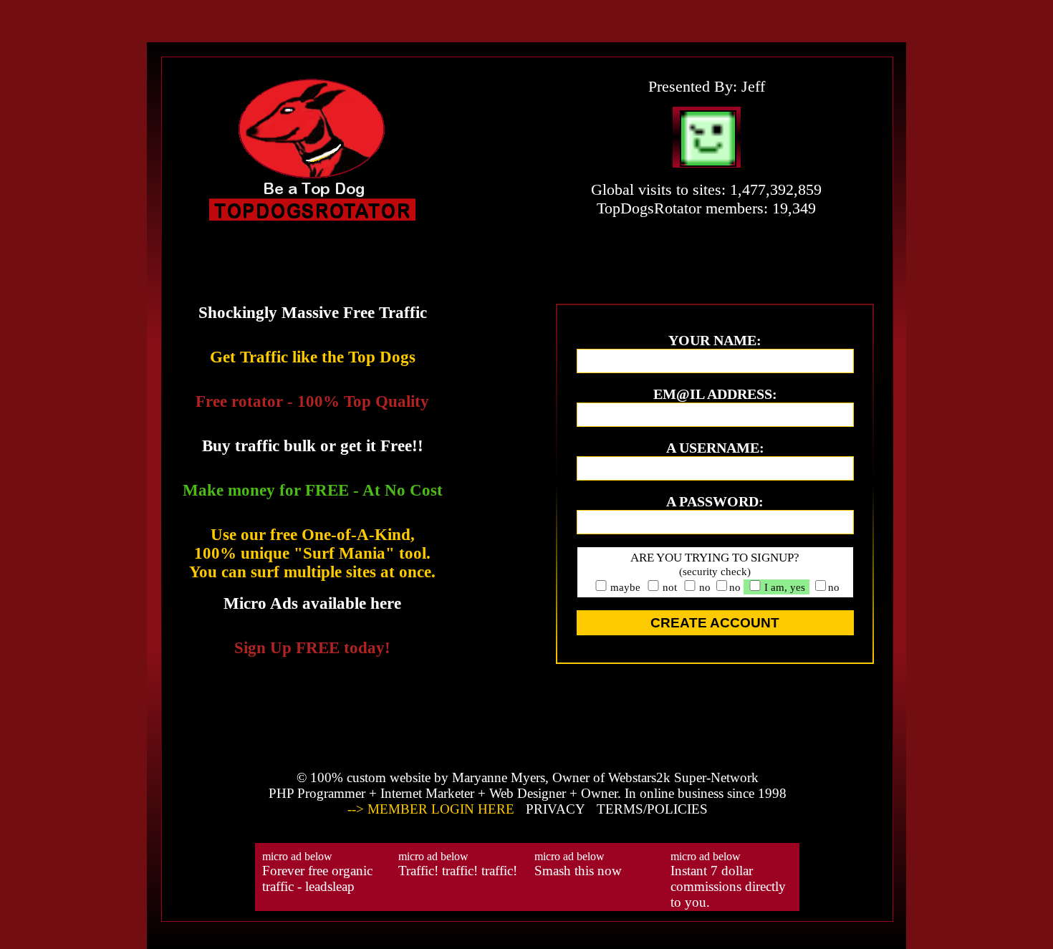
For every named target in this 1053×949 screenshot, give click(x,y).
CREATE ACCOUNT (714, 622)
